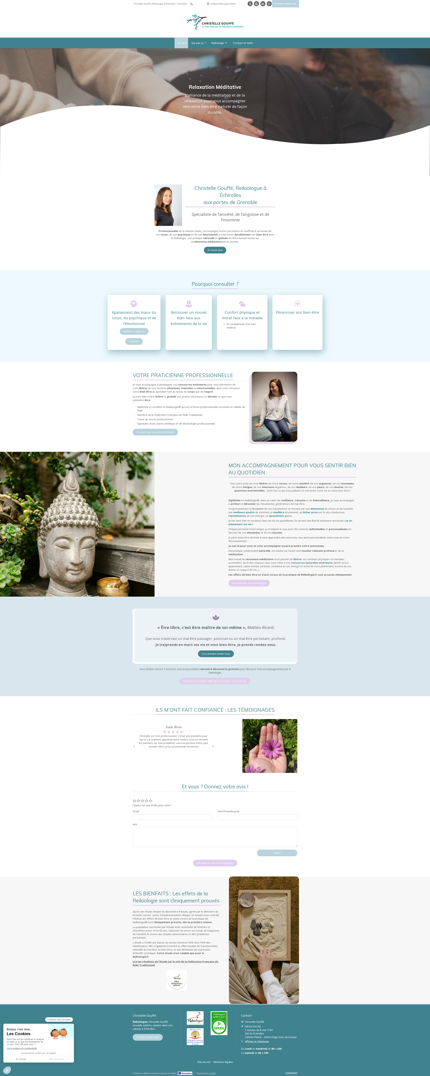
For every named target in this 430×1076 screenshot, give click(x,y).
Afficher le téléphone (257, 1041)
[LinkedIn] (262, 3)
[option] (173, 740)
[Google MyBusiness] (256, 3)
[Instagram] (269, 3)
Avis (135, 824)
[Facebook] (250, 3)
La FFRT (212, 1073)
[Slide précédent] (246, 746)
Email (136, 811)
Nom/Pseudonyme (228, 811)
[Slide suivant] (293, 746)
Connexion (291, 1072)
